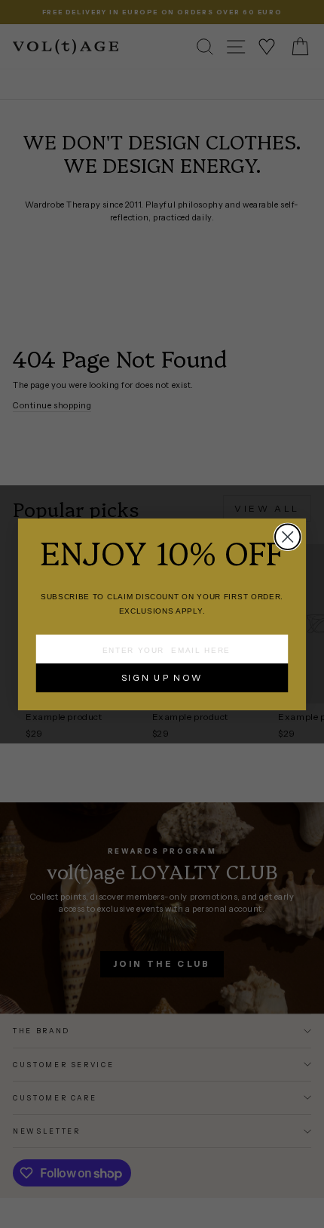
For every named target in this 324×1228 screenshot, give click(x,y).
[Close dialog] (287, 536)
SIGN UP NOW (162, 677)
